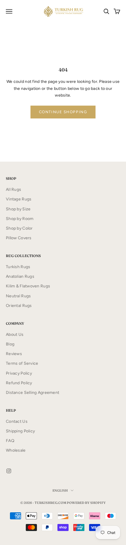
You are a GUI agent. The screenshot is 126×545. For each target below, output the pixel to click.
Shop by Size (18, 209)
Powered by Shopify (86, 503)
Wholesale (16, 450)
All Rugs (13, 189)
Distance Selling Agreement (32, 392)
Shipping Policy (20, 431)
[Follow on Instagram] (9, 471)
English (60, 490)
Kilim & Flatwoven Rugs (28, 286)
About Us (14, 334)
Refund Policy (19, 382)
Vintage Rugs (18, 199)
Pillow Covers (19, 237)
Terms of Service (22, 363)
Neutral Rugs (18, 296)
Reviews (14, 353)
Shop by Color (19, 228)
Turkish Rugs (18, 266)
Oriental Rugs (19, 305)
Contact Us (17, 421)
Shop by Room (19, 218)
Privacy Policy (19, 373)
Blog (10, 344)
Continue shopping (63, 112)
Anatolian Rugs (20, 276)
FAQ (10, 440)
